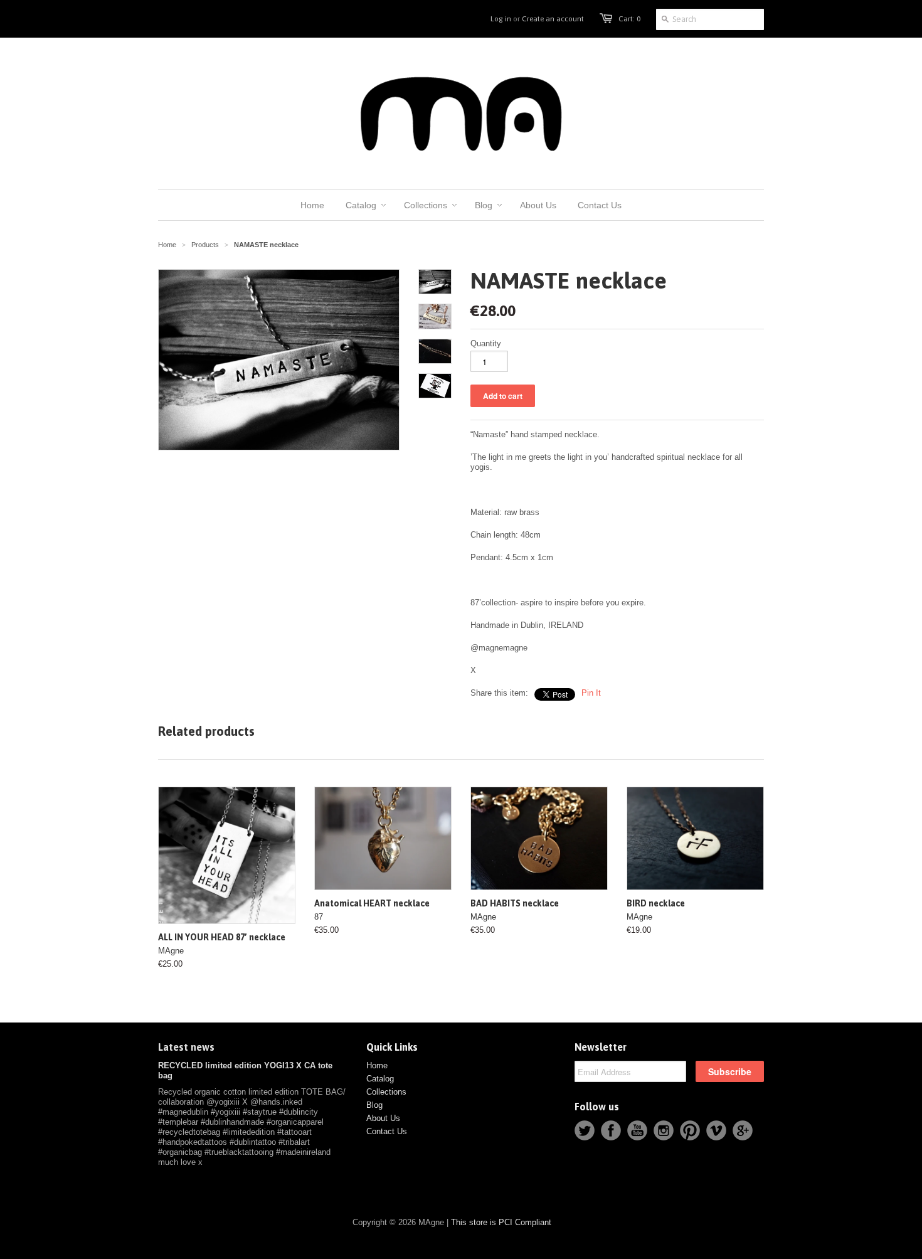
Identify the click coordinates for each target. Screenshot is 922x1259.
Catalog (380, 1078)
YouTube (637, 1130)
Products (205, 244)
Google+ (743, 1130)
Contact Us (386, 1131)
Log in (500, 18)
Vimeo (716, 1130)
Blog (374, 1105)
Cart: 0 (629, 18)
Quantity (485, 343)
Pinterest (690, 1130)
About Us (383, 1118)
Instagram (664, 1130)
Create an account (553, 18)
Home (377, 1065)
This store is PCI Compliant (501, 1222)
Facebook (611, 1130)
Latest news (186, 1047)
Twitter (585, 1130)
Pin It (591, 693)
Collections (386, 1092)
